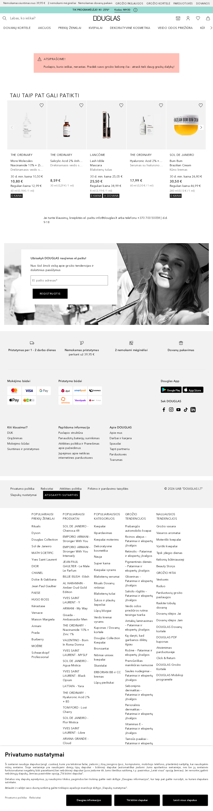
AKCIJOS (44, 28)
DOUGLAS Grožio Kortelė (168, 667)
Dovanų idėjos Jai (168, 613)
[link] (27, 149)
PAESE (36, 593)
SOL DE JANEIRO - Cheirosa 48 (75, 528)
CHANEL (37, 573)
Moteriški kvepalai (168, 539)
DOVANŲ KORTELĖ (17, 28)
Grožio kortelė (158, 3)
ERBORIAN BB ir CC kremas (107, 674)
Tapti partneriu (120, 449)
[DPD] (65, 390)
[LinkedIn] (193, 410)
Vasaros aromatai (168, 533)
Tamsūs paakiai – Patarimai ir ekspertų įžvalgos (139, 743)
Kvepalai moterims (106, 539)
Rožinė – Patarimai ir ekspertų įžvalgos (138, 653)
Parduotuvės (183, 3)
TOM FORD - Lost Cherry (75, 710)
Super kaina (102, 563)
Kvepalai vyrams (105, 570)
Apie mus (116, 433)
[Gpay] (44, 390)
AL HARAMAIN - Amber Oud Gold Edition (75, 588)
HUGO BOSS (40, 599)
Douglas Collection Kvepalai (107, 640)
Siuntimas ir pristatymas (23, 449)
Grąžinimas (14, 438)
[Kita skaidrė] (208, 27)
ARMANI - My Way (75, 608)
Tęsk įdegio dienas (169, 553)
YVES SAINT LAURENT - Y (71, 600)
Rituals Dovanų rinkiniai (104, 585)
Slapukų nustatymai (23, 495)
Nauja (98, 556)
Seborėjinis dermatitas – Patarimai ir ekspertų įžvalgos (139, 692)
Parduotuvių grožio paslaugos (169, 595)
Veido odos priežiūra (175, 28)
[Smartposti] (80, 390)
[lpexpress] (95, 390)
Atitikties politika (70, 489)
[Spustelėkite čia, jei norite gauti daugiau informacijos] (135, 10)
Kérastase (38, 606)
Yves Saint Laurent (44, 559)
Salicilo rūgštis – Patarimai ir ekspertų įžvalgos (139, 596)
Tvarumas (116, 460)
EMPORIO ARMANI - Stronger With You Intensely (76, 551)
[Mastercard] (14, 390)
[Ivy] (29, 400)
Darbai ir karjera (121, 438)
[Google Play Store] (171, 389)
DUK (10, 433)
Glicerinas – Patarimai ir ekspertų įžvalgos (139, 581)
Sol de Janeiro (42, 546)
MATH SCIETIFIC (42, 553)
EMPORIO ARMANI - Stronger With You (76, 539)
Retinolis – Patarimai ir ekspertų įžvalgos (138, 554)
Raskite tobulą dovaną (166, 605)
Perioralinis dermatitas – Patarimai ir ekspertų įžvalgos (139, 711)
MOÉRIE (37, 646)
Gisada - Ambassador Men (75, 617)
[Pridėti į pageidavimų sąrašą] (42, 105)
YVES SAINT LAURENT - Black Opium (74, 676)
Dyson (36, 533)
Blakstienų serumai (107, 576)
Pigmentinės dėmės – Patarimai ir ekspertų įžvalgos (138, 566)
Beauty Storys (165, 566)
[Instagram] (171, 410)
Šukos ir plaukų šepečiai (104, 602)
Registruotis (50, 293)
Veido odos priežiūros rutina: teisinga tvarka (136, 610)
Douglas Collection (45, 539)
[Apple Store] (193, 389)
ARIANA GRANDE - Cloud (75, 741)
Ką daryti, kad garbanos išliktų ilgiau (136, 640)
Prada (36, 633)
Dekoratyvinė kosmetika (130, 28)
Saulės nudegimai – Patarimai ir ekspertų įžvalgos (139, 675)
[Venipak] (80, 400)
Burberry (38, 639)
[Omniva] (65, 400)
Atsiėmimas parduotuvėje (165, 650)
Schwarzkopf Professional (40, 655)
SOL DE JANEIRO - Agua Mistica (75, 663)
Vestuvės (162, 579)
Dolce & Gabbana (44, 579)
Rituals (36, 526)
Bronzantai (101, 648)
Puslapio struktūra (70, 433)
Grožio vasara (166, 526)
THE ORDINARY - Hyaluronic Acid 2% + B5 (76, 697)
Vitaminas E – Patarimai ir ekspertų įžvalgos (139, 728)
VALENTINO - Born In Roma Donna (75, 642)
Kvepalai (96, 28)
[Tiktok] (186, 410)
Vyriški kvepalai (166, 546)
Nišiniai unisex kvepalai (103, 657)
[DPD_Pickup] (95, 400)
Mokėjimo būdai (18, 443)
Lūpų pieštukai (104, 682)
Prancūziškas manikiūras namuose (139, 663)
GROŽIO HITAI (166, 573)
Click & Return (166, 658)
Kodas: (122, 9)
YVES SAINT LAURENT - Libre (74, 731)
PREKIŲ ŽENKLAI (69, 28)
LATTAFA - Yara (73, 686)
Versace (37, 613)
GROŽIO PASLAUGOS (129, 3)
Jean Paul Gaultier (44, 586)
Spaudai (115, 443)
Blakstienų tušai (104, 593)
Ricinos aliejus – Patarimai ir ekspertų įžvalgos (139, 541)
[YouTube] (178, 410)
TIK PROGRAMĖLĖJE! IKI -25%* (91, 9)
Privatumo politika (22, 489)
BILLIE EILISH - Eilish (76, 576)
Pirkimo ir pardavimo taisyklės (108, 489)
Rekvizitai (47, 489)
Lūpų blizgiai (102, 611)
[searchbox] (39, 18)
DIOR (35, 566)
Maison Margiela (43, 619)
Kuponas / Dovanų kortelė (107, 630)
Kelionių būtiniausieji (170, 559)
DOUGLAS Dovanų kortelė (169, 629)
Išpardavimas (103, 533)
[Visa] (29, 390)
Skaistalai (100, 665)
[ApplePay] (14, 400)
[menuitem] (20, 27)
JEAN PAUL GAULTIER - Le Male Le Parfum (76, 566)
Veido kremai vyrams (103, 620)
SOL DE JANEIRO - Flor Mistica (75, 720)
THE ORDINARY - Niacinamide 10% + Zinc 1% (76, 630)
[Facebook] (164, 410)
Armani (36, 626)
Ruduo (160, 586)
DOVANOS (203, 3)
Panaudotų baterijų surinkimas (79, 438)
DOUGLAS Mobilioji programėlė (169, 677)
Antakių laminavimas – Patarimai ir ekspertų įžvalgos (139, 625)
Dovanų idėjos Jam (169, 620)
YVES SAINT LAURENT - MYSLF (75, 653)
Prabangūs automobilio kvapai (138, 528)
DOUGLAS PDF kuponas (166, 639)
